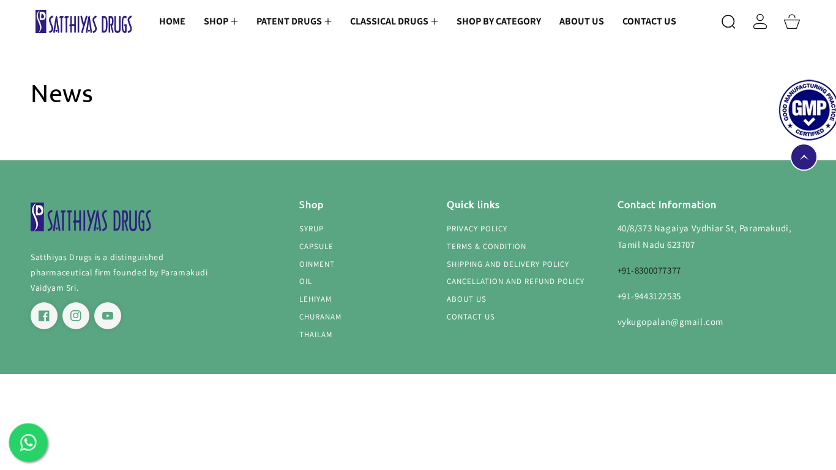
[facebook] (44, 315)
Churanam (320, 317)
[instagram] (75, 315)
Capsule (316, 247)
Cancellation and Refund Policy (515, 281)
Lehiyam (315, 299)
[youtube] (107, 315)
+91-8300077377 (649, 270)
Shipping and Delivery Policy (508, 264)
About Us (467, 299)
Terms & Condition (486, 247)
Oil (305, 281)
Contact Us (471, 317)
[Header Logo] (84, 22)
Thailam (315, 335)
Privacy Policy (477, 229)
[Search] (728, 21)
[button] (221, 21)
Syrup (311, 229)
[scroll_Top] (804, 157)
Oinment (317, 264)
